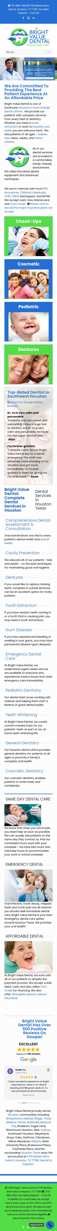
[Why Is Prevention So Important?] (29, 72)
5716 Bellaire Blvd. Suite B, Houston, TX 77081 (27, 1158)
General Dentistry (22, 743)
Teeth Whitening (21, 714)
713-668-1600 (18, 5)
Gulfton (45, 1130)
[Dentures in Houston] (38, 73)
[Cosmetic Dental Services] (38, 72)
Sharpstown (14, 1118)
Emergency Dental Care (23, 656)
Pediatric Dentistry (23, 690)
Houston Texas (30, 1152)
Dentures (14, 577)
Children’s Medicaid (32, 192)
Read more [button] (28, 1095)
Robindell (33, 1122)
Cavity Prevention (23, 553)
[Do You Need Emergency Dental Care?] (40, 75)
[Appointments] (50, 1225)
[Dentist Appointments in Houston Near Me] (39, 78)
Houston (13, 1114)
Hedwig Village (32, 1118)
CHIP (7, 196)
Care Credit (17, 204)
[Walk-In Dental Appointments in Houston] (47, 72)
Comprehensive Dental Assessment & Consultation (28, 524)
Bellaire (36, 1141)
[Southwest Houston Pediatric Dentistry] (30, 73)
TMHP (15, 196)
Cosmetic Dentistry (24, 771)
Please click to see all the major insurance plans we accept (28, 207)
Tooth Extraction (21, 605)
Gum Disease (19, 630)
